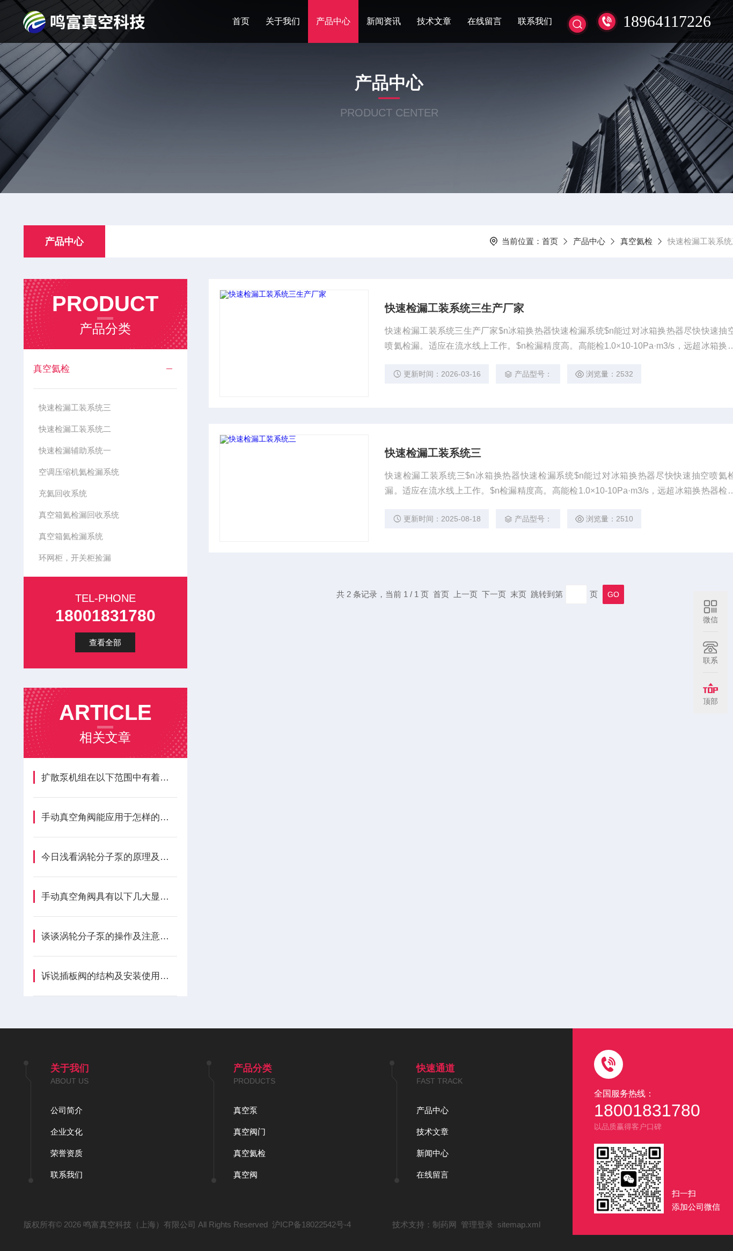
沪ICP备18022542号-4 (311, 1224)
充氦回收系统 (63, 493)
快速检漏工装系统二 (75, 428)
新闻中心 (432, 1153)
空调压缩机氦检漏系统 (79, 471)
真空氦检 (636, 241)
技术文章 (434, 21)
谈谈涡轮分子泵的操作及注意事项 (109, 936)
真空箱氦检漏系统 (71, 536)
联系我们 (535, 21)
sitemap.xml (518, 1224)
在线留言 (484, 21)
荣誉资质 (66, 1153)
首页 (241, 21)
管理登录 (477, 1224)
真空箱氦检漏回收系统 (79, 514)
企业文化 (66, 1131)
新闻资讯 (383, 21)
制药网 (445, 1224)
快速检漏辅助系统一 (75, 450)
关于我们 (283, 21)
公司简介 (66, 1110)
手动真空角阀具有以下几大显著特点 (109, 897)
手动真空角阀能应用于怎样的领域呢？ (109, 817)
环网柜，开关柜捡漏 (75, 557)
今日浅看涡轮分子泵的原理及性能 (109, 857)
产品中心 (333, 21)
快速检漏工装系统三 (75, 407)
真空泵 (245, 1110)
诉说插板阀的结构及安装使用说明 (109, 976)
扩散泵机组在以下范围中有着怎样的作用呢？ (109, 777)
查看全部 (105, 642)
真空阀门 (249, 1131)
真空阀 (245, 1174)
